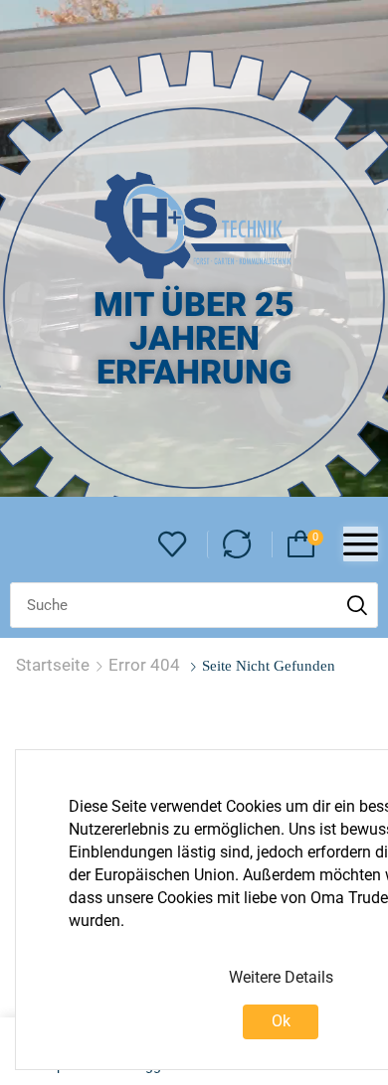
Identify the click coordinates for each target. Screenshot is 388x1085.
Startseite (53, 665)
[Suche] (357, 605)
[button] (172, 545)
